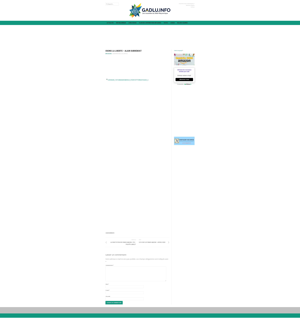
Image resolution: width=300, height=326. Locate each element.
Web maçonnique (121, 23)
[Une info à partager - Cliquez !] (184, 141)
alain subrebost (110, 233)
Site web (108, 296)
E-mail (108, 290)
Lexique (172, 23)
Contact (193, 7)
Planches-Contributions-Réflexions (150, 23)
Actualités (110, 23)
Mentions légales (190, 5)
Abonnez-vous (184, 79)
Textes (166, 23)
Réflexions (108, 53)
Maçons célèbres (182, 23)
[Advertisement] (150, 36)
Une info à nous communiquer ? (187, 3)
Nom (107, 284)
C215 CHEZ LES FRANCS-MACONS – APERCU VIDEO (152, 242)
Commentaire (110, 265)
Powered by (180, 84)
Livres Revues (132, 23)
